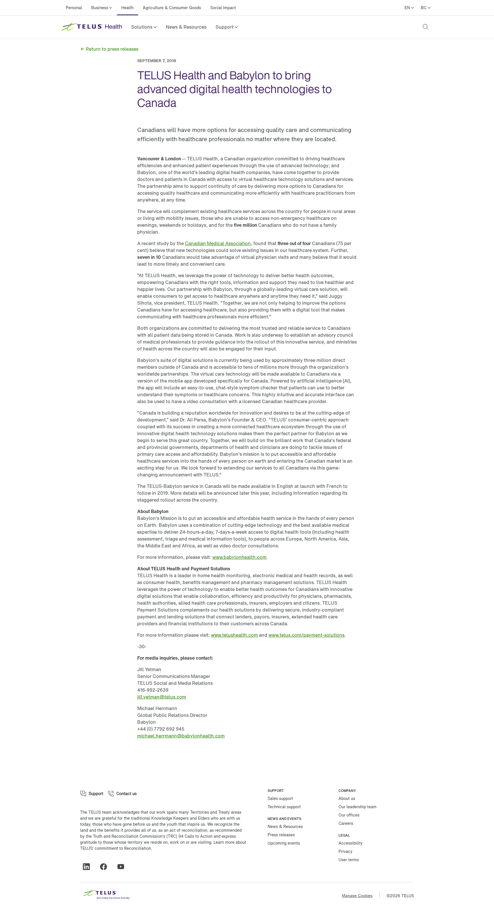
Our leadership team (357, 807)
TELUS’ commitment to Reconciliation (115, 848)
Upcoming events (284, 843)
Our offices (348, 815)
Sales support (280, 798)
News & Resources (186, 26)
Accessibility (350, 843)
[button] (144, 26)
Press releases (281, 835)
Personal (74, 8)
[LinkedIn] (88, 866)
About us (346, 798)
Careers (345, 823)
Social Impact (223, 8)
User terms (348, 860)
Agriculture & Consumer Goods (172, 8)
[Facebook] (105, 866)
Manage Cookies (357, 895)
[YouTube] (123, 866)
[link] (186, 26)
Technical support (284, 807)
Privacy (345, 851)
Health (127, 8)
